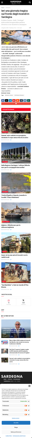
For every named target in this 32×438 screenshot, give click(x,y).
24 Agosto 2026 (5, 139)
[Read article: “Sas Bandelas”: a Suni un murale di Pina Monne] (16, 272)
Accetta (16, 422)
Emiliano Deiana (19, 95)
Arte (4, 281)
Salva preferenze (16, 432)
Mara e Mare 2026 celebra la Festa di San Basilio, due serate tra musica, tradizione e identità (19, 342)
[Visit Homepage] (15, 2)
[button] (29, 386)
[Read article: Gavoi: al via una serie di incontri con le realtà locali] (16, 242)
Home (2, 7)
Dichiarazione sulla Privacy (19, 435)
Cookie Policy (9, 435)
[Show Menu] (2, 2)
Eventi (4, 251)
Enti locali (6, 221)
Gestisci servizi (15, 418)
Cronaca (5, 131)
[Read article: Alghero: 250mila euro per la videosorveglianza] (16, 212)
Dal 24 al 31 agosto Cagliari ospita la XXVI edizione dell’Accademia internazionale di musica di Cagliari (19, 351)
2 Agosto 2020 (5, 27)
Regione (5, 161)
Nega (16, 427)
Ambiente (8, 7)
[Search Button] (30, 2)
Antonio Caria (9, 95)
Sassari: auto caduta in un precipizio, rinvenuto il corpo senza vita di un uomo (19, 360)
